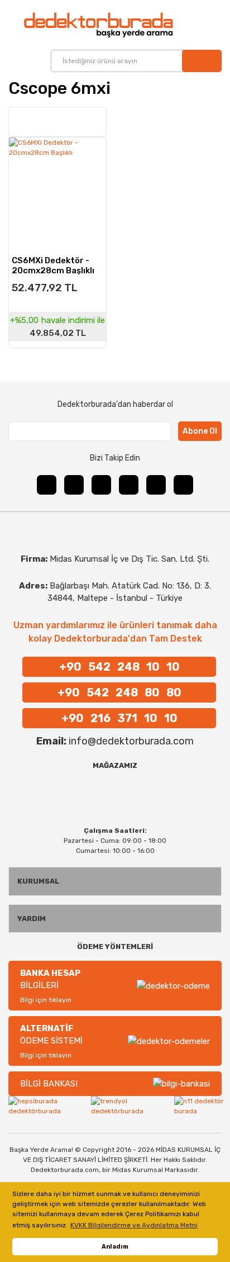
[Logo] (79, 25)
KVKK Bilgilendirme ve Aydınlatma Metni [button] (134, 1225)
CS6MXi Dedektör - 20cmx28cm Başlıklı (53, 264)
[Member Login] (197, 24)
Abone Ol (200, 431)
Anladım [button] (115, 1246)
